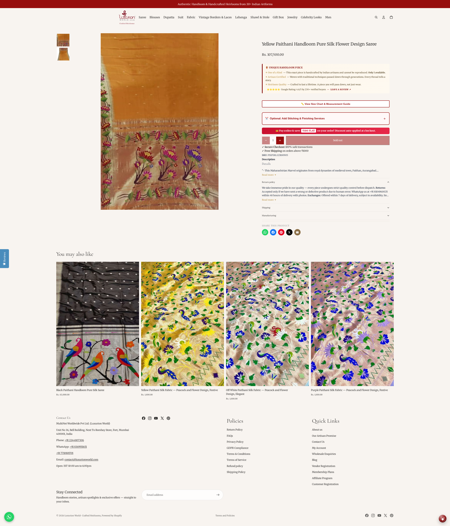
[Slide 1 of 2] (63, 40)
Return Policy (235, 429)
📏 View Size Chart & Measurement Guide (325, 103)
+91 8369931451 (78, 446)
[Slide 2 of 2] (63, 54)
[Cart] (391, 17)
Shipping (266, 207)
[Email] (297, 232)
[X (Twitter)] (289, 232)
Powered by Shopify (112, 515)
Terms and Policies (225, 515)
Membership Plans (323, 472)
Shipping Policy (236, 472)
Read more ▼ (269, 175)
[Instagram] (150, 418)
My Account (319, 448)
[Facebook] (273, 232)
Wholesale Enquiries (324, 454)
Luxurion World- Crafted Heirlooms (83, 515)
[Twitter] (162, 418)
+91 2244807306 (74, 440)
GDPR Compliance (237, 448)
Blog (314, 459)
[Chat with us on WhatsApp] (9, 517)
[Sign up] (218, 495)
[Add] (133, 380)
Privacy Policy (235, 441)
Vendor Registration (323, 466)
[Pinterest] (281, 232)
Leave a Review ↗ (340, 89)
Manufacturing (269, 215)
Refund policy (235, 466)
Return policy (268, 182)
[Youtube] (156, 418)
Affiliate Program (322, 478)
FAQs (230, 435)
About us (317, 429)
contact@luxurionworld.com (81, 459)
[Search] (376, 17)
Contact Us (318, 441)
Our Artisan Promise (324, 435)
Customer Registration (325, 484)
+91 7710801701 (64, 453)
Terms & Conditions (238, 454)
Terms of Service (236, 459)
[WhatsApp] (265, 232)
